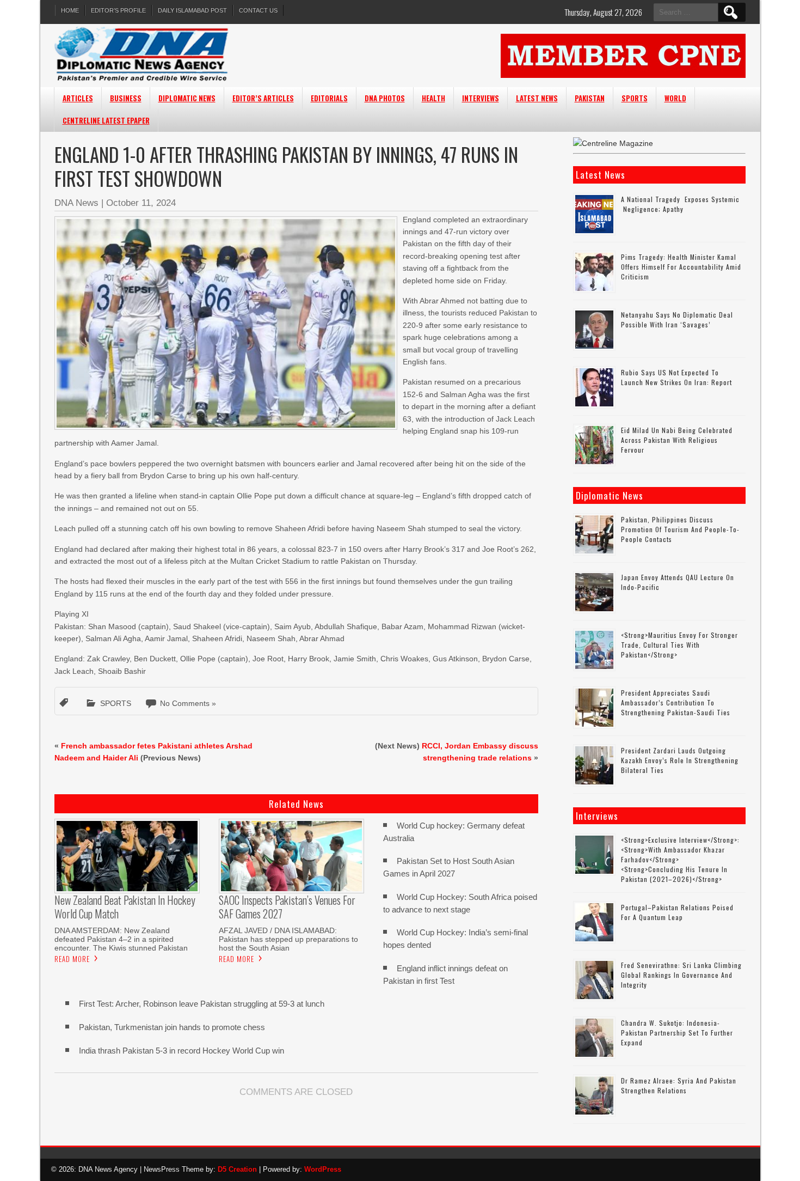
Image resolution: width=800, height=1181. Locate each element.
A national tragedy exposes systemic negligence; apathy (680, 204)
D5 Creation (237, 1169)
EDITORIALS (329, 98)
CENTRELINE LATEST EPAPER (106, 120)
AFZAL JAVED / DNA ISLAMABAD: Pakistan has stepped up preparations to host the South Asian (288, 939)
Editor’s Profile (118, 10)
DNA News (76, 203)
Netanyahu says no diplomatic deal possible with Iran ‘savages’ (677, 319)
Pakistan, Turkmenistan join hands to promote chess (172, 1027)
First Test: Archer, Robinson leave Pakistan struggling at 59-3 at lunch (201, 1003)
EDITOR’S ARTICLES (263, 98)
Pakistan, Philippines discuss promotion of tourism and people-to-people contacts (680, 529)
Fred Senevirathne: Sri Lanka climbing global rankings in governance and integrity (681, 974)
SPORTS (634, 98)
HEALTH (433, 98)
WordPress (322, 1169)
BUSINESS (125, 98)
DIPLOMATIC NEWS (187, 98)
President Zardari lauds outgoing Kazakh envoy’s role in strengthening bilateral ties (680, 760)
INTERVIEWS (480, 98)
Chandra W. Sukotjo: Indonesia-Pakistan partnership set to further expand (677, 1032)
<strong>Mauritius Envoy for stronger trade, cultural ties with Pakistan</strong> (679, 644)
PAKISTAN (590, 98)
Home (70, 10)
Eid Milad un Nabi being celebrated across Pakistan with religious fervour (677, 439)
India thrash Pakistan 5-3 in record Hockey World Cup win (181, 1050)
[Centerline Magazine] (613, 143)
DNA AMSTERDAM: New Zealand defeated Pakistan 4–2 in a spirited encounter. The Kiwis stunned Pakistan (121, 939)
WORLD (675, 98)
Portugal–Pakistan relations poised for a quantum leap (677, 912)
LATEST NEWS (537, 98)
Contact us (258, 10)
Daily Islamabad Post (192, 10)
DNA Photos (385, 98)
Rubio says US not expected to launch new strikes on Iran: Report (676, 377)
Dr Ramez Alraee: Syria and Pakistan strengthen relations (678, 1085)
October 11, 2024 (141, 203)
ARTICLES (78, 98)
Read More (72, 958)
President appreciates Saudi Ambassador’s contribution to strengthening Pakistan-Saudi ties (675, 702)
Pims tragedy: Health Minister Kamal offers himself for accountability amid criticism (681, 266)
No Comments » (188, 703)
